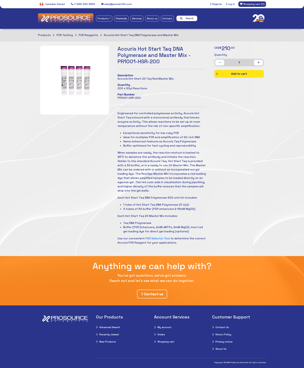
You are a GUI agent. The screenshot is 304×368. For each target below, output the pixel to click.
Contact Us (222, 327)
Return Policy (223, 334)
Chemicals (121, 18)
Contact (167, 18)
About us (152, 18)
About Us (221, 348)
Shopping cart (165, 341)
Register (216, 4)
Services (137, 18)
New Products (107, 341)
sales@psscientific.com (117, 4)
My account (164, 327)
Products (103, 18)
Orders (161, 334)
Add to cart (239, 74)
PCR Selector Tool (157, 238)
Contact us (153, 294)
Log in (231, 4)
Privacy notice (224, 341)
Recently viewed (109, 334)
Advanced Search (109, 327)
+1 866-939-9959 (84, 4)
